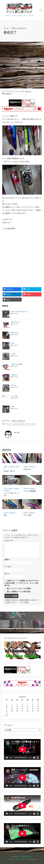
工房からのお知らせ (18, 28)
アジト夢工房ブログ (24, 856)
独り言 (8, 490)
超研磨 (12, 406)
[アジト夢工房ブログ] (19, 6)
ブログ (6, 488)
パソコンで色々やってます (11, 494)
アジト (9, 424)
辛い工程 (13, 353)
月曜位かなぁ (14, 374)
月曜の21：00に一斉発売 (16, 364)
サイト (7, 573)
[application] (22, 749)
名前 (7, 559)
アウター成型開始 (29, 491)
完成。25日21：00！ (15, 321)
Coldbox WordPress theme (18, 859)
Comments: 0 (8, 93)
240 (5, 515)
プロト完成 (27, 515)
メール (8, 566)
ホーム (6, 28)
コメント (9, 540)
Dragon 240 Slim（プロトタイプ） (19, 311)
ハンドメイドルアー (18, 424)
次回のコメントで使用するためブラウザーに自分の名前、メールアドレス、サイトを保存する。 (22, 583)
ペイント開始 (14, 395)
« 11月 (6, 715)
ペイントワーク (30, 424)
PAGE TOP (40, 836)
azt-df (29, 91)
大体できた (13, 385)
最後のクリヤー (14, 332)
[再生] (7, 757)
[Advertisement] (22, 65)
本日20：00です (9, 471)
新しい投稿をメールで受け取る (19, 591)
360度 (12, 343)
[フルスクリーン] (38, 757)
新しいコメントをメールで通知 (19, 588)
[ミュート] (34, 757)
